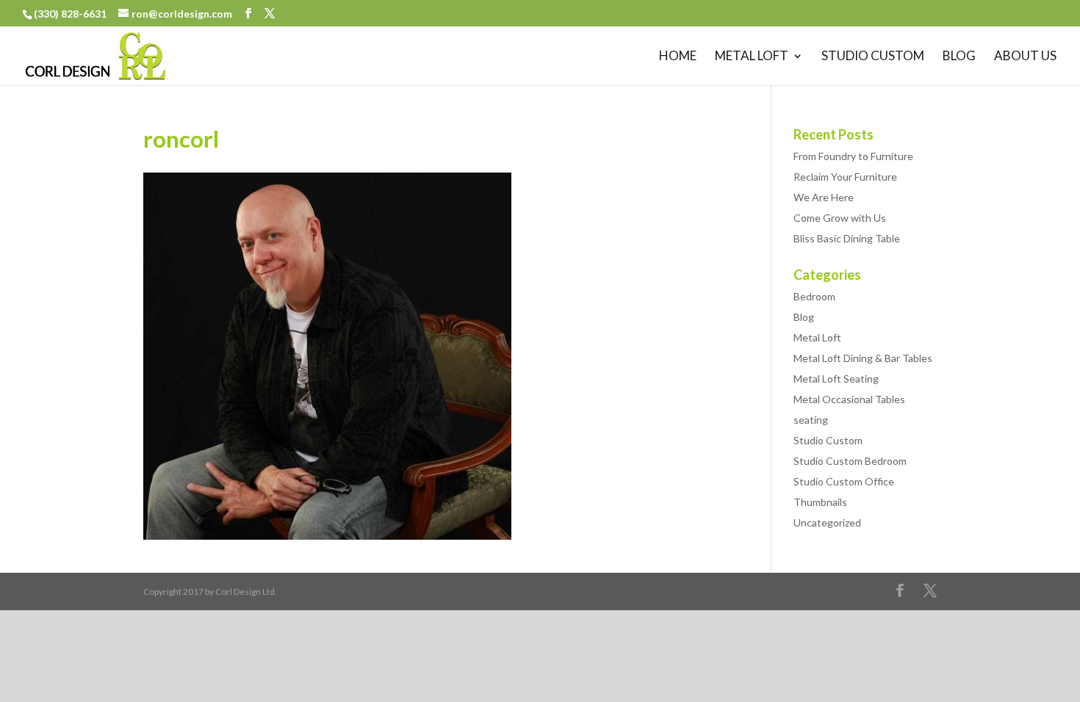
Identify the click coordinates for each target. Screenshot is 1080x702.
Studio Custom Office (843, 481)
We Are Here (823, 197)
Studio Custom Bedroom (850, 461)
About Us (1025, 57)
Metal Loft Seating (836, 378)
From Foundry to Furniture (853, 156)
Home (677, 57)
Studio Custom (872, 57)
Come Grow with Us (839, 217)
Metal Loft (751, 57)
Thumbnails (820, 502)
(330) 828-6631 (71, 13)
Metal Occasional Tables (849, 399)
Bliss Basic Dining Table (846, 238)
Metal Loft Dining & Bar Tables (862, 358)
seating (810, 419)
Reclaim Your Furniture (845, 176)
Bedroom (814, 296)
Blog (959, 57)
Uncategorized (827, 522)
